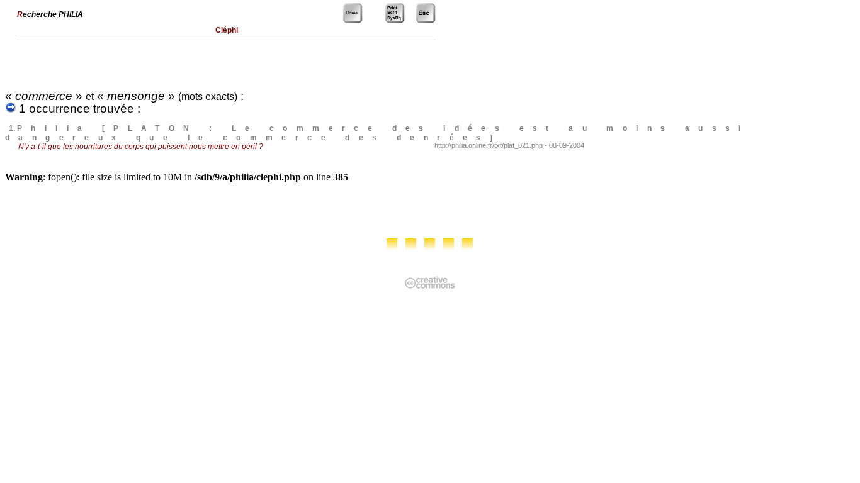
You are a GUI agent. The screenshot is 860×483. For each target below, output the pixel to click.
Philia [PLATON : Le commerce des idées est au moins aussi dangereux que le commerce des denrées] (377, 133)
